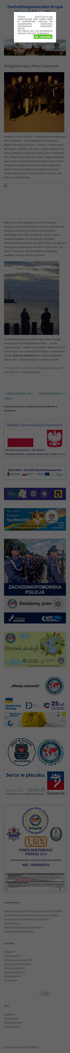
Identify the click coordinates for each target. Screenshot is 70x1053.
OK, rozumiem (43, 36)
